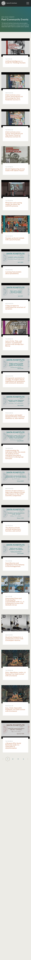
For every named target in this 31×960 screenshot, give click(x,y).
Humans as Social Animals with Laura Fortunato (14, 239)
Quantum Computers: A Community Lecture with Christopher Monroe (14, 638)
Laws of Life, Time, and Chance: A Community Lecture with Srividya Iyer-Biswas (14, 343)
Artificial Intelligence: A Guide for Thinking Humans (15, 62)
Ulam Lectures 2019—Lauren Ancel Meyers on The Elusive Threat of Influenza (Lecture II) (14, 134)
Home (2, 17)
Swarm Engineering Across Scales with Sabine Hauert (15, 170)
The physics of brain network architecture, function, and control (13, 529)
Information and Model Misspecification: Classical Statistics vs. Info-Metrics (15, 416)
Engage (6, 17)
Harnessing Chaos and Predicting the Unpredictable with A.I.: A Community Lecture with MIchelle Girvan (14, 602)
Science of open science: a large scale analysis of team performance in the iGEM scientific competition (15, 493)
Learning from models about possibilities (13, 273)
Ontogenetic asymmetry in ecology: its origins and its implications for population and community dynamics (15, 380)
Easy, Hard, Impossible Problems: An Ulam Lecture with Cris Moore (15, 709)
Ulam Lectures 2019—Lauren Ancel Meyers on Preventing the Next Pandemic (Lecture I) (14, 97)
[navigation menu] (27, 3)
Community (11, 17)
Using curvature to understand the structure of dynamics (15, 307)
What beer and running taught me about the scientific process (13, 204)
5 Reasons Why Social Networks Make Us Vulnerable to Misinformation (13, 746)
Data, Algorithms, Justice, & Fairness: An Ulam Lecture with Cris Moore (15, 674)
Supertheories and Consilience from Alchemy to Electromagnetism (14, 564)
